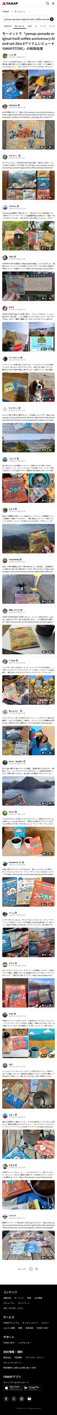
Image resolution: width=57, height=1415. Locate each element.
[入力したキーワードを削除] (52, 19)
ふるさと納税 (9, 1328)
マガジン (45, 1322)
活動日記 (7, 1297)
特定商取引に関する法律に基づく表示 (19, 1367)
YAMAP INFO (8, 1342)
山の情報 (38, 1297)
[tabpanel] (28, 650)
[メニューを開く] (53, 3)
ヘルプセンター (24, 1342)
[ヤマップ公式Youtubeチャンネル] (29, 1399)
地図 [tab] (30, 26)
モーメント (19, 1297)
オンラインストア (30, 1322)
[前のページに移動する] (31, 1269)
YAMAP (5, 11)
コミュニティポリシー (13, 1362)
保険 (20, 1328)
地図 (29, 1297)
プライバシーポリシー (35, 1357)
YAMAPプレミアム (11, 1322)
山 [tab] (36, 26)
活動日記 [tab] (8, 26)
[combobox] (27, 19)
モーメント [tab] (19, 26)
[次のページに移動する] (36, 1269)
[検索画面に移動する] (47, 3)
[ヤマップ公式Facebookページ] (6, 1399)
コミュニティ (9, 1303)
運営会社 (7, 1357)
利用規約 (18, 1357)
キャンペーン (24, 1303)
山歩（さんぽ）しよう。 (13, 1308)
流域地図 (29, 1328)
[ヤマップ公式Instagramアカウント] (21, 1399)
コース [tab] (43, 26)
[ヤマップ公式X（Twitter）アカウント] (14, 1399)
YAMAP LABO (42, 1328)
